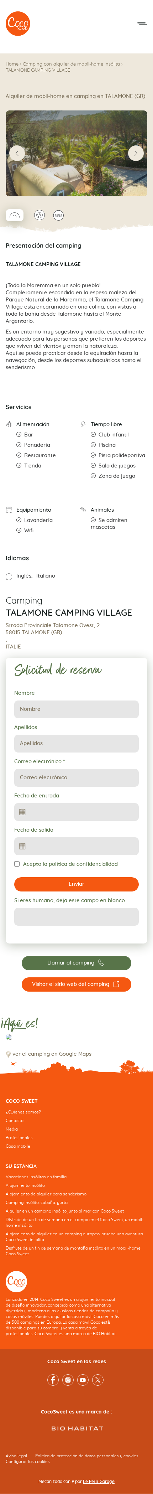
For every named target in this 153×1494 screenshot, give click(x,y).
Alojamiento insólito (25, 1186)
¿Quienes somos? (23, 1112)
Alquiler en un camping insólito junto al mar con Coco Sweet (65, 1211)
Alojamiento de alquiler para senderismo (46, 1194)
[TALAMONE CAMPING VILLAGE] (18, 23)
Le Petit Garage (99, 1482)
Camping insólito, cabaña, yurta (37, 1203)
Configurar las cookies (28, 1462)
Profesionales (19, 1138)
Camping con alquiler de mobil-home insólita (71, 64)
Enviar (76, 884)
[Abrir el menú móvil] (142, 23)
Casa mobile (18, 1146)
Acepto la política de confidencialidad (70, 864)
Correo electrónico (39, 761)
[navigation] (76, 1129)
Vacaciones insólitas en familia (36, 1177)
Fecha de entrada (36, 795)
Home (12, 64)
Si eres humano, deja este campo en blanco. (70, 900)
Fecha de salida (33, 830)
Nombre (24, 693)
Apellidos (25, 727)
